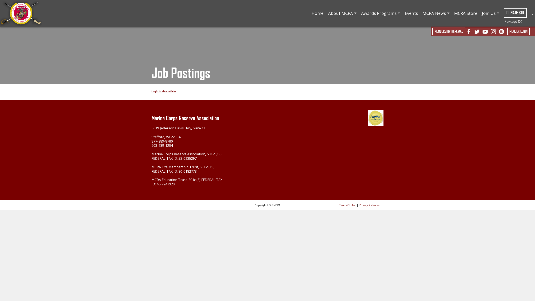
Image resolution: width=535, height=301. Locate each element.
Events (411, 13)
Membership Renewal (449, 31)
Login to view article (164, 91)
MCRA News (434, 13)
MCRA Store (465, 13)
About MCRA (340, 13)
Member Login (518, 31)
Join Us (489, 13)
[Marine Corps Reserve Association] (21, 13)
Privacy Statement (369, 205)
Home (318, 13)
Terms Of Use (347, 205)
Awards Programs (379, 13)
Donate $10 (515, 12)
